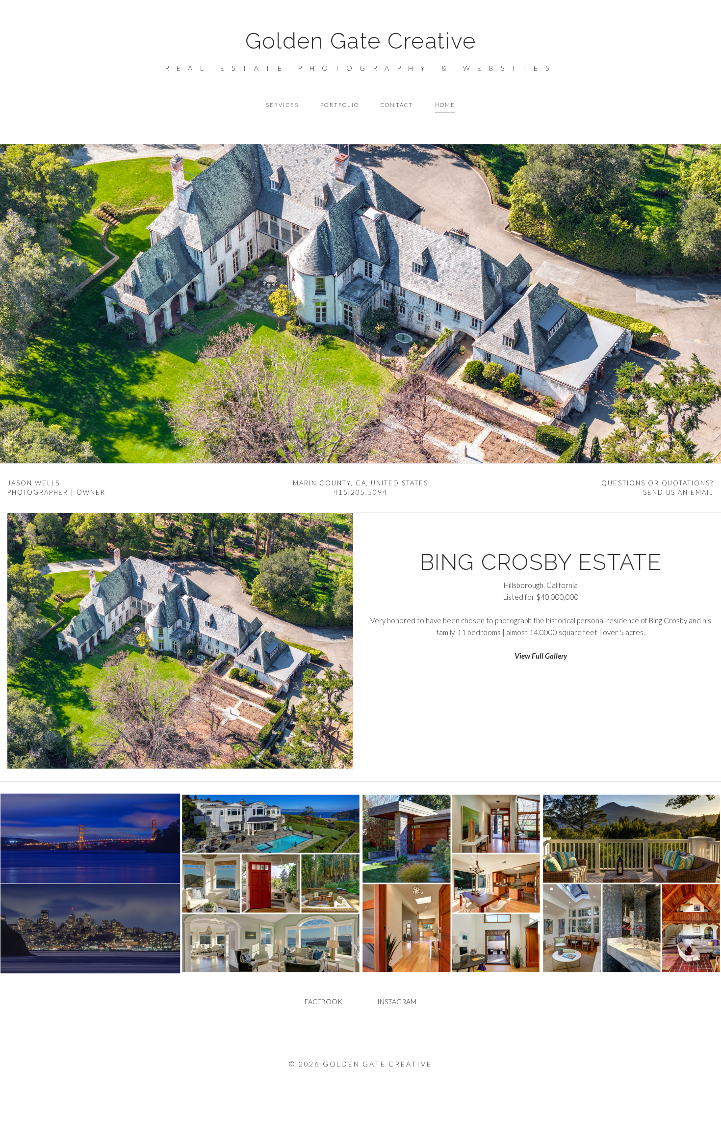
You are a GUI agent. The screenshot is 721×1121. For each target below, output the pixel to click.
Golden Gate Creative (360, 41)
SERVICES (282, 105)
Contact (397, 105)
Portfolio (339, 105)
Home (445, 105)
